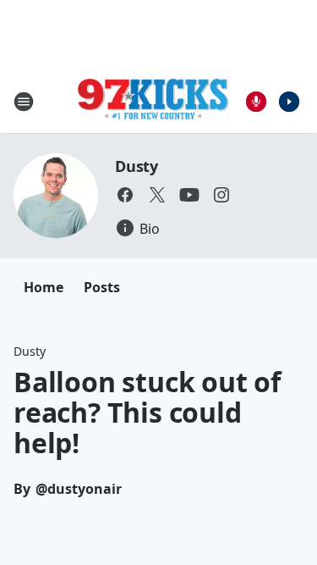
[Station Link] (153, 101)
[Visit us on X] (157, 195)
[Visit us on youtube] (189, 195)
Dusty (136, 166)
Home (43, 287)
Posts (102, 287)
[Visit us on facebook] (125, 195)
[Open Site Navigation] (24, 101)
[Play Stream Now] (289, 101)
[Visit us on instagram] (221, 195)
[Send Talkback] (256, 101)
